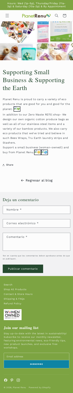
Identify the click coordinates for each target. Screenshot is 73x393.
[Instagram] (18, 380)
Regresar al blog (39, 180)
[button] (7, 16)
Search (8, 284)
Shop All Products (15, 289)
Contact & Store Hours (18, 294)
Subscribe (36, 364)
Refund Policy (12, 303)
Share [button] (9, 164)
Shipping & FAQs (14, 298)
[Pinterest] (12, 380)
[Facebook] (6, 380)
